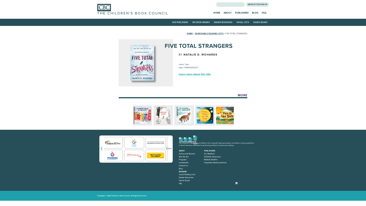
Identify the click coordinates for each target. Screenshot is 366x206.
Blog (255, 12)
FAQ (264, 12)
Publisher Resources (212, 157)
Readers (183, 172)
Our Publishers (180, 22)
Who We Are (183, 157)
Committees (183, 163)
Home (216, 12)
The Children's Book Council (132, 13)
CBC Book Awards (201, 22)
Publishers (242, 12)
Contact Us (183, 166)
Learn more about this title (195, 74)
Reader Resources (223, 22)
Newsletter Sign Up (257, 4)
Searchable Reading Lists (209, 33)
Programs (183, 160)
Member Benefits (211, 160)
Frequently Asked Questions (215, 163)
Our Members (209, 154)
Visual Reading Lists (187, 174)
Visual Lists (242, 22)
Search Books (260, 22)
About (228, 12)
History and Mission (187, 154)
